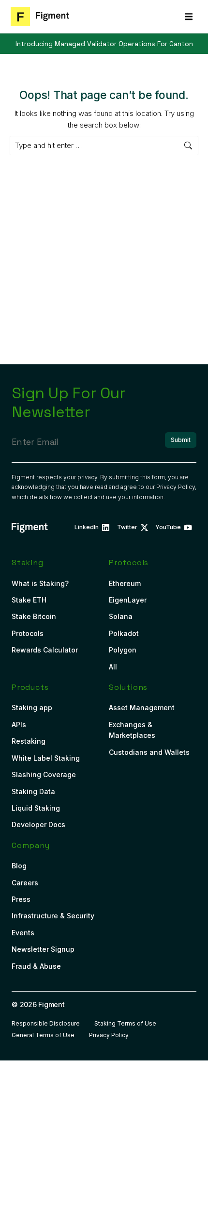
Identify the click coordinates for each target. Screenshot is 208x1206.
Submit (181, 439)
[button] (188, 16)
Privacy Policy (175, 486)
